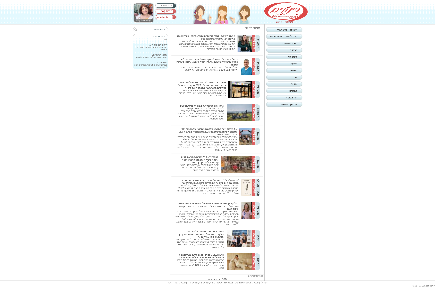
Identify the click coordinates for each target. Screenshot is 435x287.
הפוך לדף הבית (260, 282)
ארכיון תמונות (289, 104)
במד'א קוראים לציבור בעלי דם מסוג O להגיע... (150, 62)
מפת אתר (228, 282)
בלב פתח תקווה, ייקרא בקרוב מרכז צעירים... (151, 45)
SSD (224, 279)
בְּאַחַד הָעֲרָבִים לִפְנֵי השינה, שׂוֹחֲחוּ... (151, 53)
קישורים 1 (217, 282)
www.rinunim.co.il (164, 17)
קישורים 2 (206, 282)
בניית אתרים (214, 279)
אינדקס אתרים (255, 275)
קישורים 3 (194, 282)
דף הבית (183, 282)
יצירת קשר (166, 11)
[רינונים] (286, 12)
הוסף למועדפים (243, 282)
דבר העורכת (165, 5)
